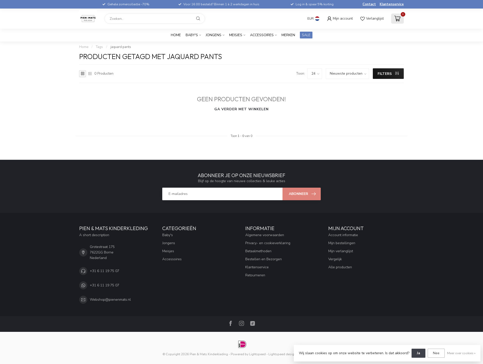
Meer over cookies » (461, 353)
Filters (385, 73)
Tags (99, 47)
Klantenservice (392, 4)
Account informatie (343, 235)
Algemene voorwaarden (264, 235)
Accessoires (262, 35)
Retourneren (255, 275)
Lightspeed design (282, 354)
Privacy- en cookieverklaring (267, 243)
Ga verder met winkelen (241, 109)
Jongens (213, 35)
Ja (418, 353)
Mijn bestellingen (341, 243)
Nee (436, 353)
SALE (306, 35)
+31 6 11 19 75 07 (104, 271)
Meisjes (235, 35)
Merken (288, 35)
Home (176, 35)
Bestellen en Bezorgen (263, 259)
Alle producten (340, 267)
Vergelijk (335, 259)
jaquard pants (120, 47)
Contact (369, 4)
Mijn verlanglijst (340, 251)
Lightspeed (257, 354)
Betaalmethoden (258, 251)
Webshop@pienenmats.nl (110, 299)
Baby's (192, 35)
